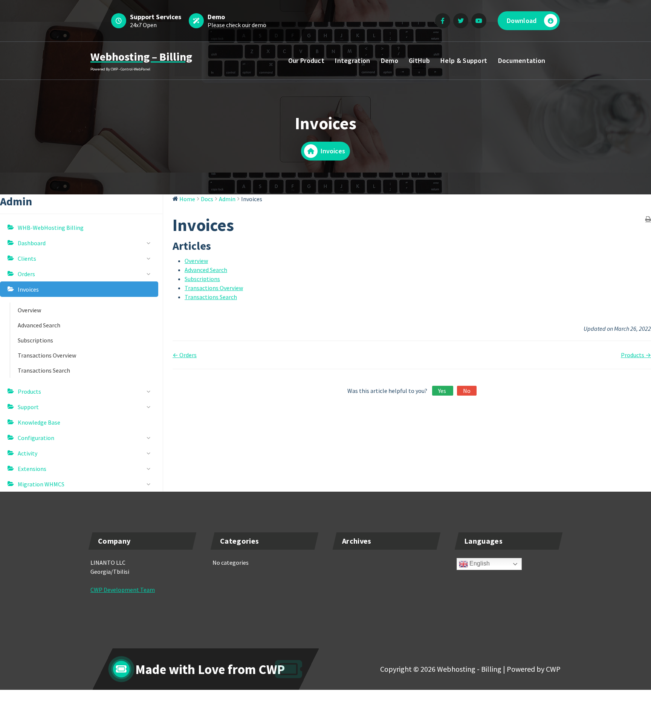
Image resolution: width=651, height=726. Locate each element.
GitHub (419, 60)
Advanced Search (39, 325)
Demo (389, 60)
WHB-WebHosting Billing (51, 227)
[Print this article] (648, 219)
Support (28, 407)
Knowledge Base (39, 422)
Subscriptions (35, 340)
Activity (27, 453)
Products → (636, 355)
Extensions (32, 468)
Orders (26, 274)
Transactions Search (44, 370)
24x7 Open (143, 25)
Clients (27, 258)
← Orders (185, 355)
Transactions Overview (47, 355)
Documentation (522, 60)
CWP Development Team (122, 589)
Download (521, 20)
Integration (352, 60)
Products (29, 391)
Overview (29, 310)
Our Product (306, 60)
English (479, 563)
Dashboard (32, 243)
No (467, 390)
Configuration (36, 438)
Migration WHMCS (41, 484)
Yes (442, 390)
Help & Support (463, 60)
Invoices (28, 289)
